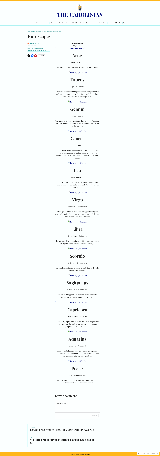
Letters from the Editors (98, 23)
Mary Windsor (41, 50)
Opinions (54, 23)
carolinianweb (34, 43)
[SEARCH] (123, 23)
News (38, 23)
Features (45, 23)
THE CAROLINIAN (80, 14)
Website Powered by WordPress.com (79, 454)
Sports (61, 23)
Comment (94, 415)
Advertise (118, 23)
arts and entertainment (35, 31)
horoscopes (47, 31)
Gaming (85, 23)
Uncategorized (56, 31)
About (110, 23)
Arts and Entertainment (73, 23)
